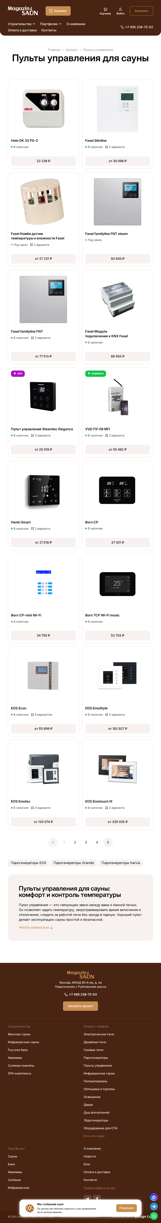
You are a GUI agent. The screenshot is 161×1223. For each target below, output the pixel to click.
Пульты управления (98, 1065)
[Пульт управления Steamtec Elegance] (43, 412)
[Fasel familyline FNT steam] (117, 219)
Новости (90, 1156)
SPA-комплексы (19, 1073)
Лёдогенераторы (96, 1120)
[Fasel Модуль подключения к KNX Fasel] (117, 317)
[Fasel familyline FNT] (43, 317)
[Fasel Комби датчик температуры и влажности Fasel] (43, 219)
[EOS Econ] (43, 692)
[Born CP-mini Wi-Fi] (43, 598)
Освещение (92, 1097)
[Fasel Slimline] (117, 124)
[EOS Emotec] (43, 785)
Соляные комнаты (21, 1065)
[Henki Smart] (43, 506)
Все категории (94, 1136)
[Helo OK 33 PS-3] (43, 124)
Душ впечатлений (96, 1112)
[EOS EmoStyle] (117, 692)
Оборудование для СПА (100, 1128)
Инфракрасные (18, 1187)
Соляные (14, 1180)
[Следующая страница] (108, 842)
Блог (87, 1164)
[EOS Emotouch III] (117, 785)
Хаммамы (15, 1057)
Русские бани (18, 1050)
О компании (92, 1148)
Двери (88, 1104)
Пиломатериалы (95, 1081)
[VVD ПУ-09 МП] (117, 412)
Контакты (90, 1180)
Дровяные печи (95, 1042)
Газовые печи (93, 1050)
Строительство (19, 1026)
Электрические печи (99, 1034)
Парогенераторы (96, 1057)
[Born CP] (117, 506)
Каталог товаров (96, 1026)
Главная (54, 49)
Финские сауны (19, 1034)
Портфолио (16, 1148)
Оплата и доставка (97, 1172)
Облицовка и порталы (99, 1089)
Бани (11, 1164)
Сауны (12, 1156)
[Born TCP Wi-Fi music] (117, 598)
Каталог (72, 49)
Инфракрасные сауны (23, 1042)
